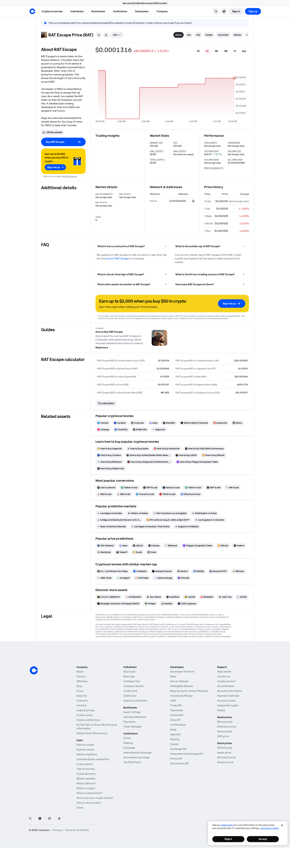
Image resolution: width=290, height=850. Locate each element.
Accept (263, 838)
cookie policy (227, 825)
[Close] (282, 825)
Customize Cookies (269, 828)
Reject (228, 838)
